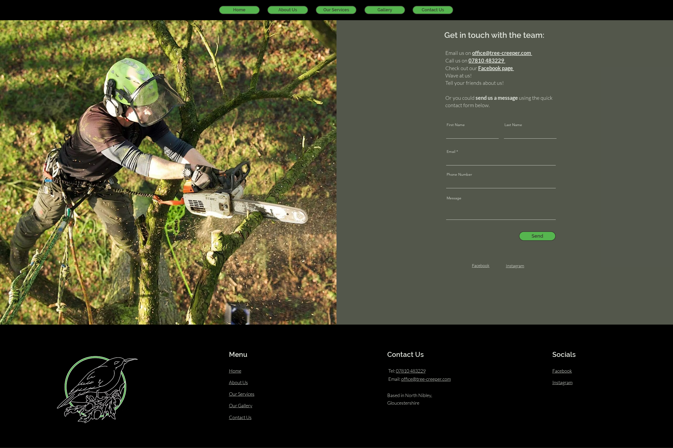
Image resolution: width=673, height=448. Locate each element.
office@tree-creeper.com (426, 379)
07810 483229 (411, 371)
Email (451, 151)
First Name (456, 125)
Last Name (513, 125)
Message (454, 198)
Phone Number (459, 174)
